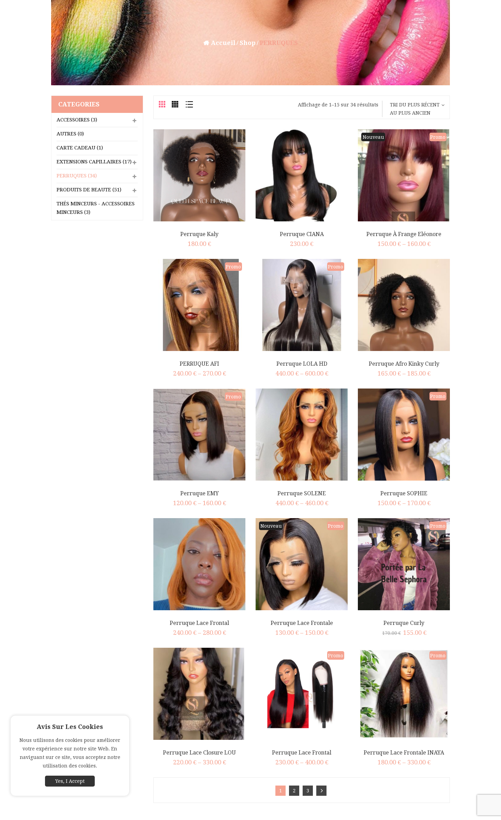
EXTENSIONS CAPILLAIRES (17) (94, 162)
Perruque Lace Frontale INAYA (404, 752)
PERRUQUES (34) (77, 176)
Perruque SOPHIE (403, 493)
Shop (248, 42)
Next (321, 791)
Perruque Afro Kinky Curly (404, 364)
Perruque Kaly (199, 234)
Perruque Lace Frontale (302, 623)
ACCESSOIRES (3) (77, 120)
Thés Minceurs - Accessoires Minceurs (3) (96, 208)
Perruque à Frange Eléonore (403, 234)
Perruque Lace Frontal (199, 623)
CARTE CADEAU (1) (80, 148)
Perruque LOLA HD (301, 364)
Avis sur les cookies (70, 726)
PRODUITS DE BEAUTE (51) (89, 190)
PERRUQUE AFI (199, 364)
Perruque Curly (403, 623)
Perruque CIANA (302, 234)
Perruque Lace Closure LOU (199, 752)
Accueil (223, 42)
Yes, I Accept (70, 781)
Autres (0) (70, 134)
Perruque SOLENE (301, 493)
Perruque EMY (199, 493)
